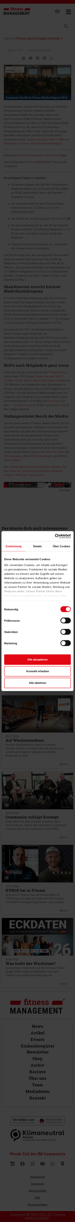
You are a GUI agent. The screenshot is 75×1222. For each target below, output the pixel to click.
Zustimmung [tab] (13, 546)
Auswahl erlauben (37, 671)
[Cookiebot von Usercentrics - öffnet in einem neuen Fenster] (55, 536)
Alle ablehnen (37, 682)
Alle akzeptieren (37, 659)
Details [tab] (37, 546)
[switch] (65, 620)
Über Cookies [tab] (61, 546)
